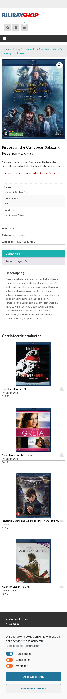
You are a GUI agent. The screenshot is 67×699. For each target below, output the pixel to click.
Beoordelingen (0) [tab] (16, 261)
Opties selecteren (62, 389)
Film (5, 203)
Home (6, 49)
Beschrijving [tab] (13, 253)
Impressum (33, 645)
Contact (14, 623)
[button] (59, 65)
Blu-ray (16, 49)
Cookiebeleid (14, 645)
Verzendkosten (18, 619)
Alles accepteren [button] (33, 676)
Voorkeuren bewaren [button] (33, 688)
